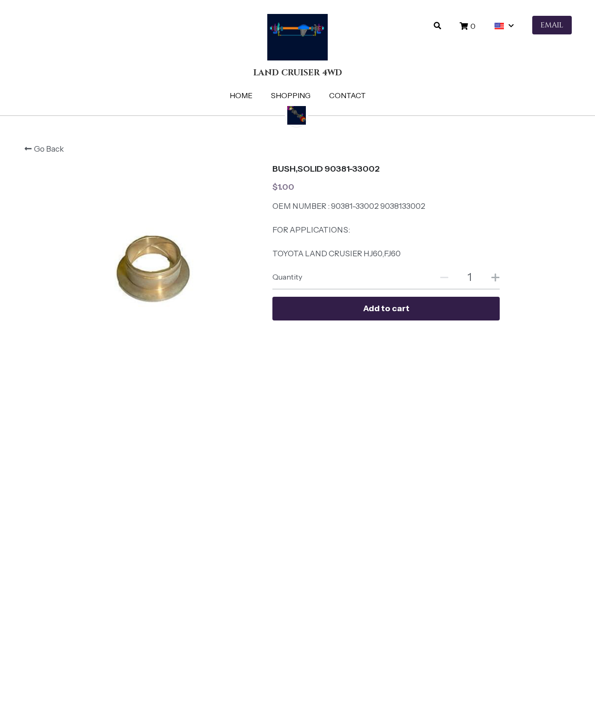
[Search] (437, 25)
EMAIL (552, 25)
